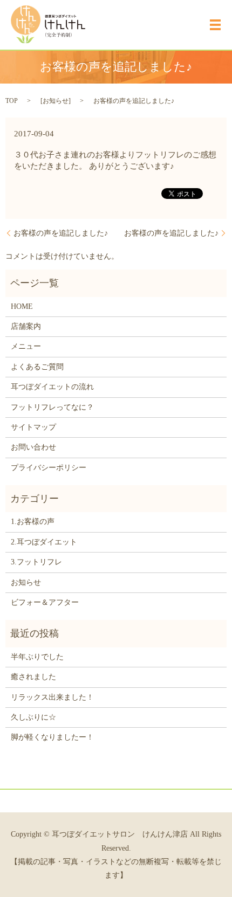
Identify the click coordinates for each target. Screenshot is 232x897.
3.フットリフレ (36, 562)
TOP (11, 101)
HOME (22, 306)
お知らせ (56, 101)
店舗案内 (26, 326)
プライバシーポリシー (48, 468)
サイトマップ (33, 427)
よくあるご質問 (37, 367)
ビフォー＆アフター (45, 602)
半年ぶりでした (37, 657)
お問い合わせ (33, 447)
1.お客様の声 (32, 522)
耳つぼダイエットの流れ (52, 387)
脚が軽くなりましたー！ (52, 737)
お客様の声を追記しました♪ (60, 233)
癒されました (33, 677)
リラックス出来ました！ (52, 697)
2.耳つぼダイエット (44, 542)
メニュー (26, 346)
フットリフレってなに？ (52, 407)
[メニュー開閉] (215, 24)
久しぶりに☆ (33, 717)
